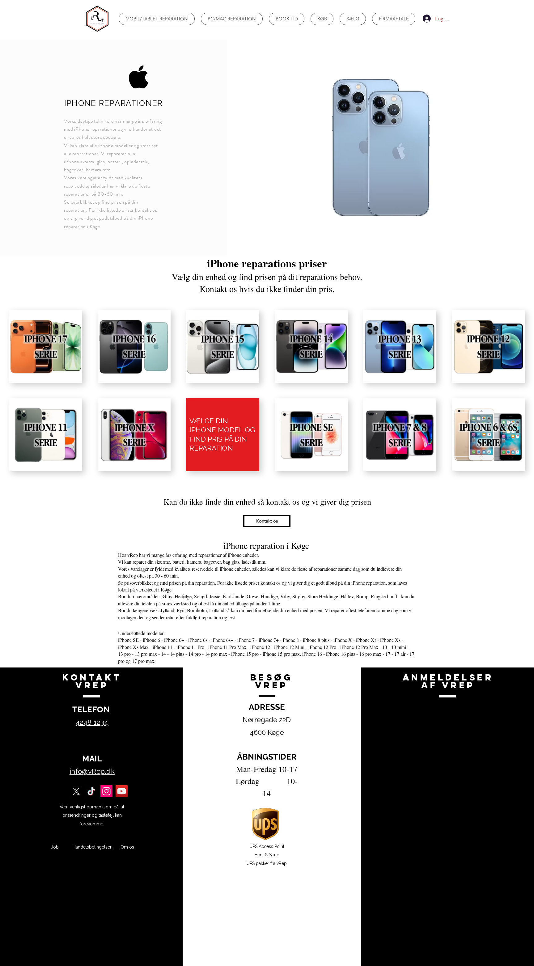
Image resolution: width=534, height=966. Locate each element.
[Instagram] (106, 791)
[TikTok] (91, 791)
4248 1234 (92, 722)
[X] (76, 791)
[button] (266, 521)
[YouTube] (122, 791)
